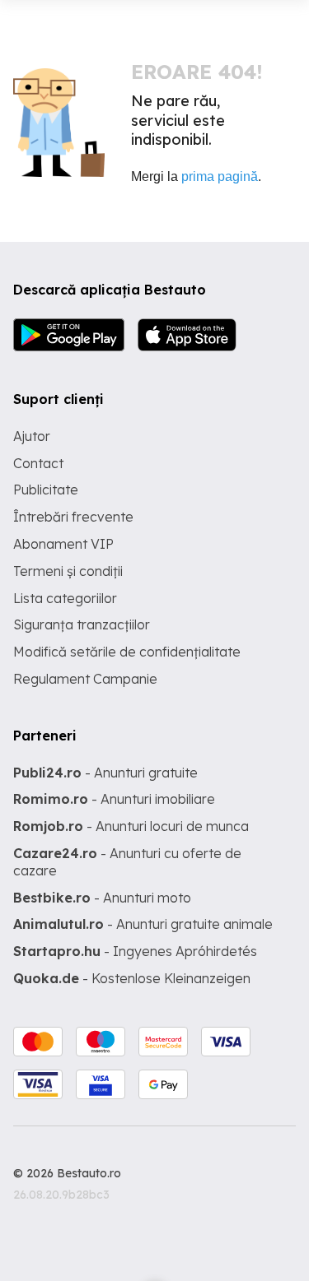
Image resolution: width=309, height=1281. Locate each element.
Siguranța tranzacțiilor (81, 624)
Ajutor (31, 436)
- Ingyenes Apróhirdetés (135, 951)
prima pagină (219, 176)
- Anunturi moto (102, 897)
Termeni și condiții (68, 571)
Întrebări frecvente (73, 516)
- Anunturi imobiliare (114, 799)
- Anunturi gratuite (105, 772)
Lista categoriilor (65, 598)
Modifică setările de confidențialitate (127, 651)
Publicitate (45, 489)
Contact (38, 463)
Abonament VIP (63, 544)
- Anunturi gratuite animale (143, 924)
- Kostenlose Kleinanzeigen (131, 978)
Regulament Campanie (85, 679)
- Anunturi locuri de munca (131, 826)
